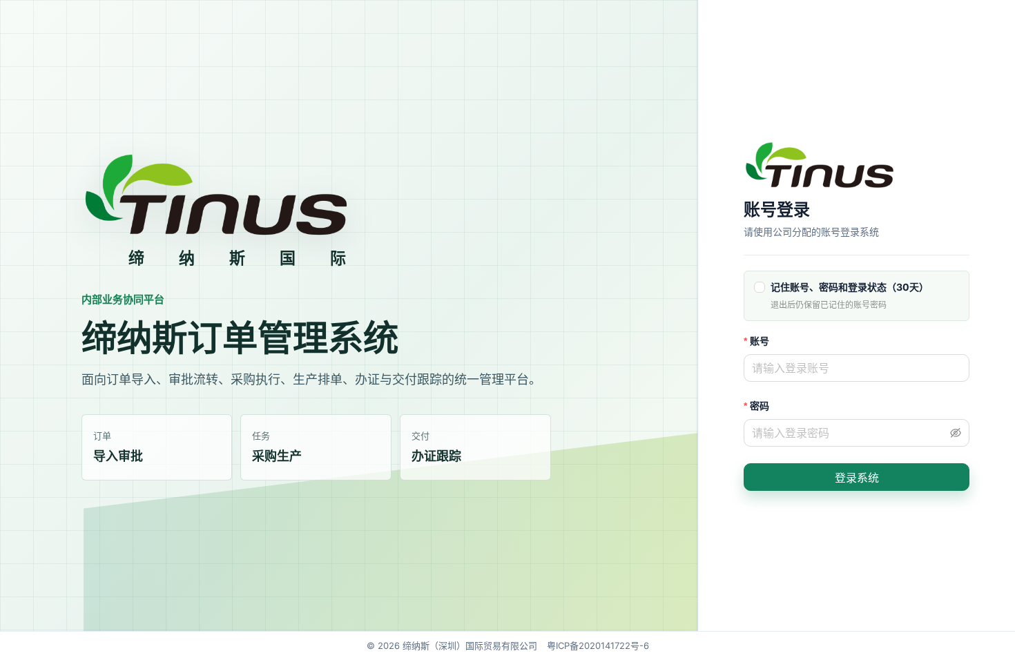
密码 (759, 405)
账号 (759, 341)
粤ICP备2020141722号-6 (598, 645)
